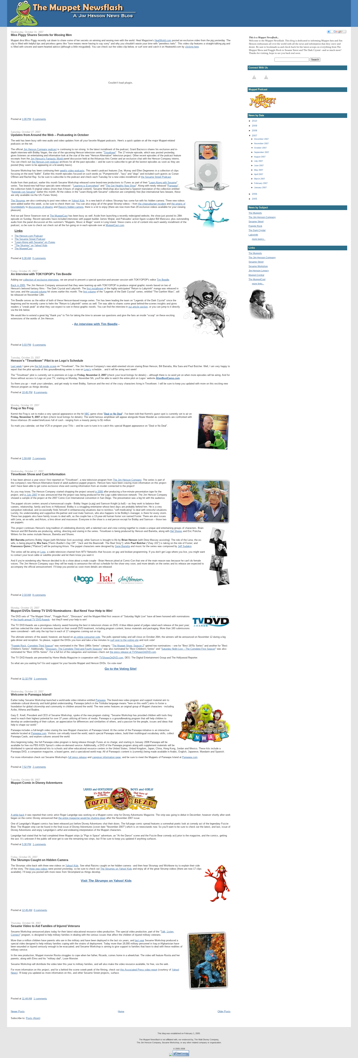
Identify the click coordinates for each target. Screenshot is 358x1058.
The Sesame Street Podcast (30, 239)
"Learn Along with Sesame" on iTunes (35, 242)
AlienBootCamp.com (168, 378)
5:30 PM (26, 844)
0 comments (39, 119)
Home (121, 1011)
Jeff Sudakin (184, 546)
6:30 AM (26, 258)
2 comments (39, 458)
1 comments (40, 678)
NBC (87, 413)
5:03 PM (26, 344)
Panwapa (173, 185)
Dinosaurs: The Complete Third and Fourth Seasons (74, 648)
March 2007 (259, 179)
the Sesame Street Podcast (156, 177)
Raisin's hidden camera (70, 207)
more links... (258, 283)
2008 (254, 130)
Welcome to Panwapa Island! (31, 694)
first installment (95, 288)
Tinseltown (109, 152)
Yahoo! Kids (78, 200)
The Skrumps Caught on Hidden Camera (39, 860)
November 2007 (261, 143)
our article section (138, 306)
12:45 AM (27, 910)
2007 (254, 135)
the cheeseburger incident (152, 203)
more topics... (258, 239)
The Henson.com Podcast (29, 235)
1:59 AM (26, 458)
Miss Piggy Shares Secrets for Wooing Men (41, 35)
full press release (77, 757)
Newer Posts (18, 1011)
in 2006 (99, 491)
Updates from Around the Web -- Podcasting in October (50, 135)
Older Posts (224, 1011)
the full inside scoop (45, 366)
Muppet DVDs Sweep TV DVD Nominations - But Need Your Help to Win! (61, 610)
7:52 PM (26, 767)
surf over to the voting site (124, 640)
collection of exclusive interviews (41, 279)
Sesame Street (256, 221)
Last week (16, 366)
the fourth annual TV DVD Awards (31, 619)
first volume (89, 291)
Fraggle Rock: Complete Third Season (32, 645)
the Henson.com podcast (45, 161)
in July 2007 (30, 494)
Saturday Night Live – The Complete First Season (188, 648)
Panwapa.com (38, 733)
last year (139, 940)
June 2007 (259, 165)
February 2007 (261, 183)
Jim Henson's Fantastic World (47, 158)
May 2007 (258, 170)
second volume (38, 291)
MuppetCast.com (115, 225)
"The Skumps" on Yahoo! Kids (31, 245)
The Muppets (255, 213)
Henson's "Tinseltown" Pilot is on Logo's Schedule (47, 360)
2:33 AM (26, 595)
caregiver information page (106, 757)
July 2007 (258, 161)
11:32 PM (27, 678)
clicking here (192, 46)
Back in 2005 (18, 285)
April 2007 (258, 174)
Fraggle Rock (255, 226)
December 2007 (261, 139)
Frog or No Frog (22, 408)
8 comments (40, 392)
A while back (17, 814)
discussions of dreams (41, 207)
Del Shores (176, 531)
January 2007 (260, 187)
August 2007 (260, 157)
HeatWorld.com (163, 40)
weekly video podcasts (72, 170)
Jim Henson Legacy (259, 270)
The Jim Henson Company (127, 479)
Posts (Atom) (33, 1018)
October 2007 (260, 148)
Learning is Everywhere (86, 185)
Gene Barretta (122, 546)
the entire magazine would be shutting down (82, 818)
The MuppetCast (59, 215)
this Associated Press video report (138, 969)
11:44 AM (27, 998)
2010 (254, 121)
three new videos (38, 868)
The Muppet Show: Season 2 (128, 645)
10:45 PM (27, 392)
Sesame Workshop (258, 266)
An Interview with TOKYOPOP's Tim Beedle (41, 274)
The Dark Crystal (257, 230)
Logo (42, 551)
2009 (254, 125)
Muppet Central (256, 275)
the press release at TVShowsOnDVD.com (133, 652)
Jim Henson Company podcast (40, 149)
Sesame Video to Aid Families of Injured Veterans (45, 926)
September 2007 (261, 152)
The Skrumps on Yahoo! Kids (116, 868)
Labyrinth (253, 235)
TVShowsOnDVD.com (111, 657)
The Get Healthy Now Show (121, 185)
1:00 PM (26, 119)
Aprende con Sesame (23, 191)
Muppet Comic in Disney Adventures (36, 782)
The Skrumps (18, 200)
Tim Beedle (163, 279)
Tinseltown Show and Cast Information (38, 474)
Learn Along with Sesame (163, 182)
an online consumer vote (87, 637)
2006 (254, 194)
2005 (254, 199)
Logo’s (87, 369)
